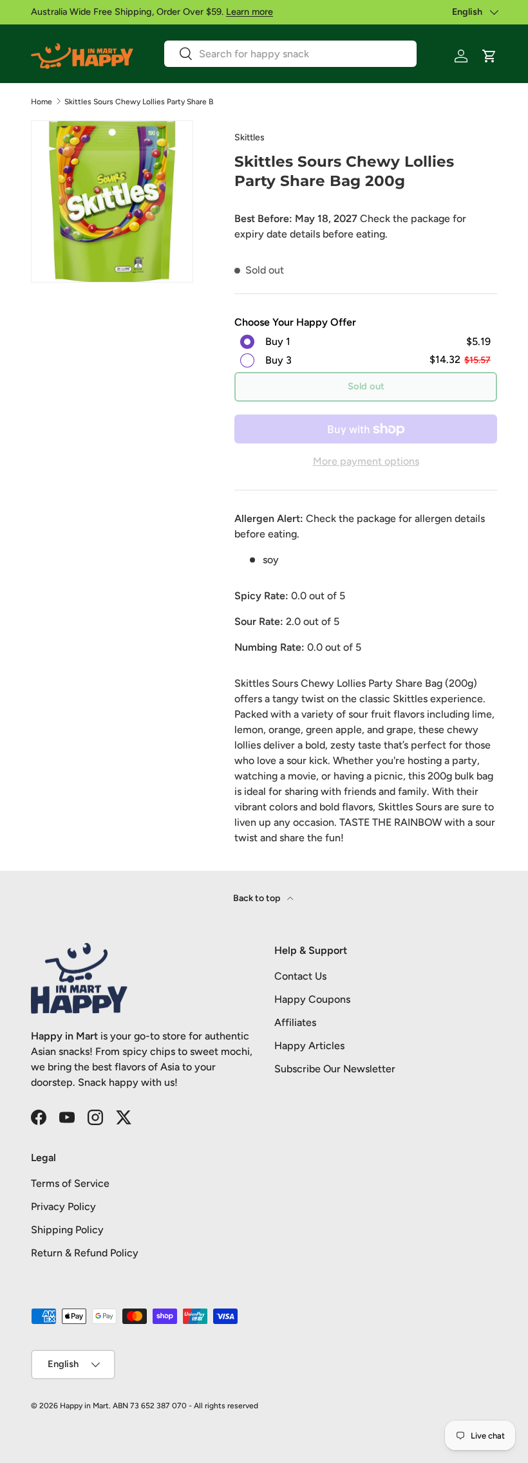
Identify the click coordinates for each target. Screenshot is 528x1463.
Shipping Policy (67, 1230)
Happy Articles (309, 1045)
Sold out (366, 386)
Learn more (249, 11)
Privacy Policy (63, 1206)
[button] (489, 56)
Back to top (257, 898)
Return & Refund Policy (84, 1253)
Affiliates (295, 1022)
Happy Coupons (312, 999)
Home (41, 102)
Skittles (249, 137)
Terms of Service (70, 1183)
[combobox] (290, 54)
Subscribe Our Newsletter (334, 1069)
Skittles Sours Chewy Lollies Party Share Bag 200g (141, 102)
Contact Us (300, 976)
